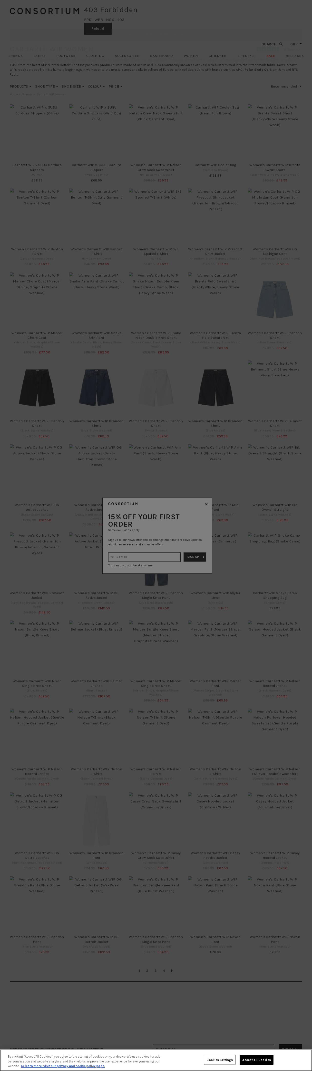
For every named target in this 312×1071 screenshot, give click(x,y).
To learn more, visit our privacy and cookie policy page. (63, 1066)
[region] (156, 1060)
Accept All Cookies (256, 1059)
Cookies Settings (219, 1059)
